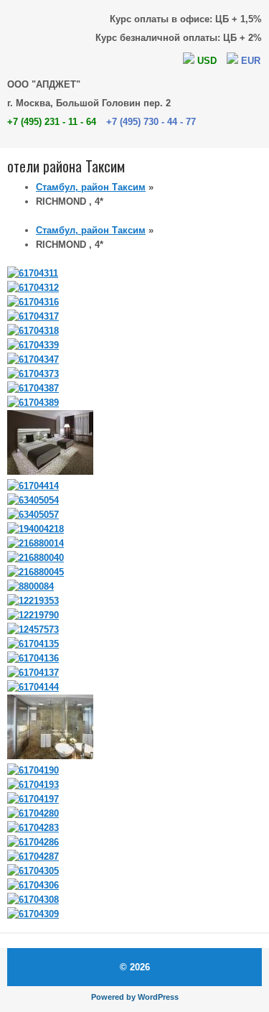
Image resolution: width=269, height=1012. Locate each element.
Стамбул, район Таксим (91, 187)
